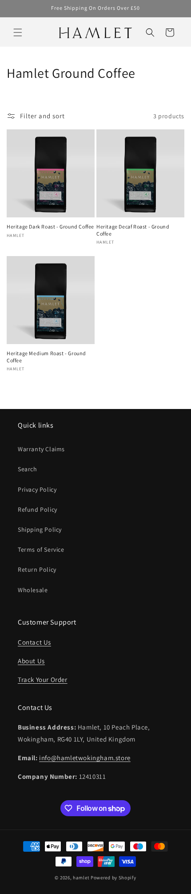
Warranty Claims (41, 449)
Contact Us (34, 642)
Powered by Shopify (113, 877)
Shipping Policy (40, 529)
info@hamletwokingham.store (85, 758)
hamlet (81, 877)
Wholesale (33, 590)
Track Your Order (43, 679)
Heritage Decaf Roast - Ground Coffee (132, 230)
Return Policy (37, 569)
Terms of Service (41, 549)
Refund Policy (37, 509)
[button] (18, 32)
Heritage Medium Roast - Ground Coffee (46, 357)
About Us (31, 661)
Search (27, 469)
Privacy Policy (37, 489)
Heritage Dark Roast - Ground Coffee (50, 226)
